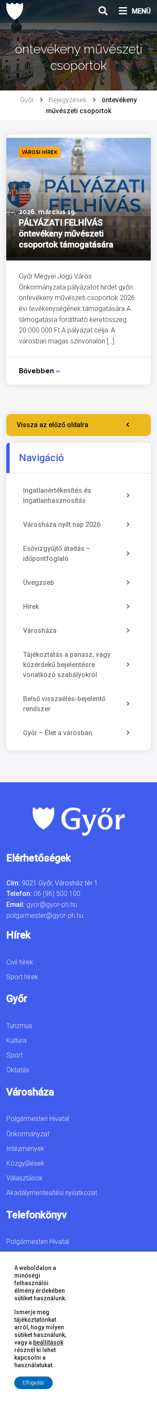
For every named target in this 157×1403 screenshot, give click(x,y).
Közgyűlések (25, 1163)
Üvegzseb (38, 583)
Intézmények (25, 1149)
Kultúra (16, 1040)
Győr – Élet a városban (57, 733)
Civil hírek (19, 962)
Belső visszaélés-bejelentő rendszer (64, 704)
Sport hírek (22, 977)
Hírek (31, 607)
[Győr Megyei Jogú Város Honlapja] (14, 11)
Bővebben (39, 371)
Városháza (40, 631)
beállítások (48, 1342)
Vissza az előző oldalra (52, 425)
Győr (27, 100)
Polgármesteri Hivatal (37, 1119)
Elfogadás (33, 1383)
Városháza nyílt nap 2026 (61, 525)
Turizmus (19, 1026)
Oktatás (17, 1070)
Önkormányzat (27, 1134)
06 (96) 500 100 (56, 894)
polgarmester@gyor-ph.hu (44, 915)
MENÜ (141, 11)
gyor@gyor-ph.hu (51, 905)
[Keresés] (103, 11)
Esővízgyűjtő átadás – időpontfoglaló (56, 554)
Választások (24, 1178)
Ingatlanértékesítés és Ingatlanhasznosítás (57, 495)
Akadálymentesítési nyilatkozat (51, 1193)
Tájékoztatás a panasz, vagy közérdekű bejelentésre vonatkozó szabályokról (67, 665)
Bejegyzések (68, 100)
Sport (14, 1055)
